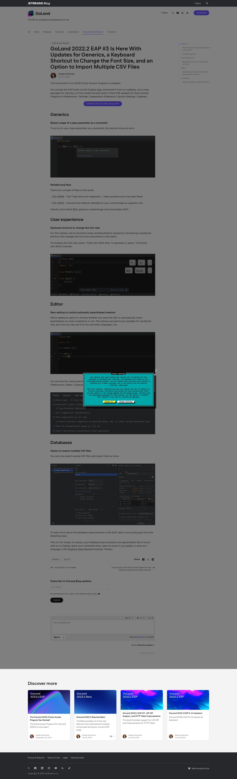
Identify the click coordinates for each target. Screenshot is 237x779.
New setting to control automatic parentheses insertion (195, 73)
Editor (183, 68)
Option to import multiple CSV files (195, 82)
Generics (184, 44)
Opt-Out (136, 397)
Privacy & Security (36, 758)
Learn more (123, 385)
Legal (65, 758)
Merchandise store (199, 769)
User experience (187, 58)
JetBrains (49, 773)
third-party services (100, 395)
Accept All (109, 402)
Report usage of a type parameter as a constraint (196, 49)
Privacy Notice (113, 393)
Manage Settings (125, 402)
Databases (185, 78)
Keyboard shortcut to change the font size (195, 63)
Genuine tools (77, 758)
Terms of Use (132, 393)
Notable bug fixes (189, 54)
